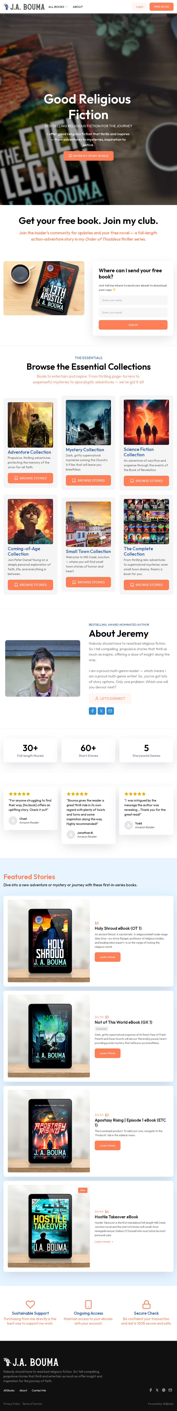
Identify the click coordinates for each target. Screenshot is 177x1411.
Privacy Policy (11, 1403)
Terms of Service (32, 1403)
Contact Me (39, 1390)
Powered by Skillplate (161, 1403)
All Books (9, 1390)
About (23, 1390)
